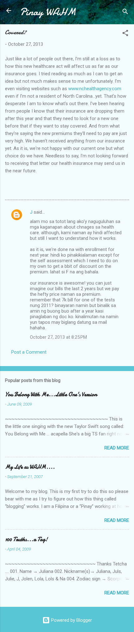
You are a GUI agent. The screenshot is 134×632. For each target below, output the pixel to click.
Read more (116, 448)
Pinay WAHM (48, 12)
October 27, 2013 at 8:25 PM (58, 337)
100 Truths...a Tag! (26, 539)
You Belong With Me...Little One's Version (51, 394)
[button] (125, 34)
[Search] (125, 12)
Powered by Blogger (71, 620)
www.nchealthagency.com (94, 88)
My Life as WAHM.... (30, 467)
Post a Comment (28, 352)
